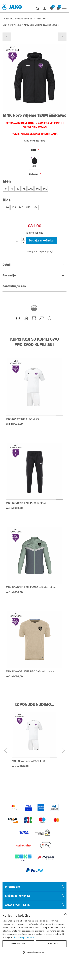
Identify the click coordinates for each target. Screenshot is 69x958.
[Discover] (13, 825)
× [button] (65, 914)
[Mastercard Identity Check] (15, 812)
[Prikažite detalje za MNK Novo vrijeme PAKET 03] (34, 386)
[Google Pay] (45, 850)
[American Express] (41, 812)
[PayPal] (34, 875)
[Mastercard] (56, 825)
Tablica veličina (34, 232)
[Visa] (24, 837)
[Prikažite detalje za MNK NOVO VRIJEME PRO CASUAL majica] (34, 639)
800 (34, 166)
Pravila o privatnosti (24, 937)
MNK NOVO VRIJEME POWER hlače (26, 503)
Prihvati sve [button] (18, 943)
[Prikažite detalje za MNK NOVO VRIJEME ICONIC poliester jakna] (34, 555)
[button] (34, 952)
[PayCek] (45, 862)
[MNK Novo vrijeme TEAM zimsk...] (62, 36)
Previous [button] (5, 750)
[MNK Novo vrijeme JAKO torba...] (7, 36)
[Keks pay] (24, 862)
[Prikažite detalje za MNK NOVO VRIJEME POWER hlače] (34, 471)
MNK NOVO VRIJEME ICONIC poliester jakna (31, 587)
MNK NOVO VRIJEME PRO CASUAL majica (30, 671)
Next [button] (63, 750)
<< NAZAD (9, 18)
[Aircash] (24, 850)
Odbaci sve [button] (51, 943)
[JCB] (28, 825)
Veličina (34, 174)
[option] (34, 745)
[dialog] (34, 934)
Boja (34, 149)
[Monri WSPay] (42, 837)
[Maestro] (42, 825)
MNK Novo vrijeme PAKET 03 (22, 418)
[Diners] (54, 812)
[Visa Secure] (29, 812)
